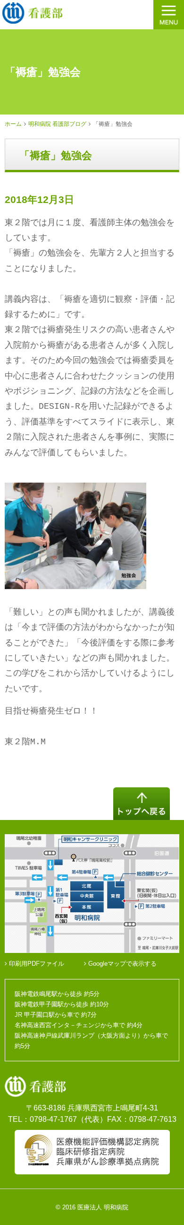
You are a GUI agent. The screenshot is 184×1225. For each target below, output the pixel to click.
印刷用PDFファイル (35, 963)
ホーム (13, 124)
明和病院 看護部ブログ (57, 124)
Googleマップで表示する (121, 963)
